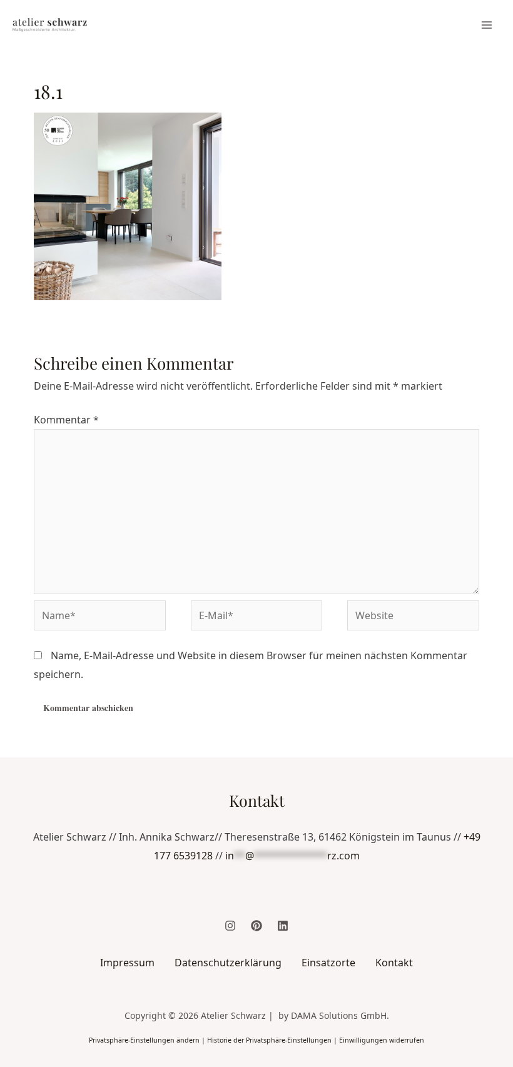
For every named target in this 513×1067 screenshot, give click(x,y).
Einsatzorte (328, 962)
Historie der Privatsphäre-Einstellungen (269, 1040)
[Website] (413, 617)
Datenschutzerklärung (228, 962)
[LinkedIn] (282, 925)
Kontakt (394, 962)
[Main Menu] (486, 25)
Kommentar (66, 420)
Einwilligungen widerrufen (381, 1040)
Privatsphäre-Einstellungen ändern (144, 1040)
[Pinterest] (256, 925)
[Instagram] (230, 925)
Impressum (127, 962)
